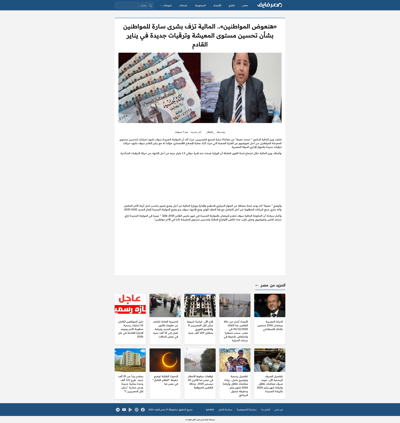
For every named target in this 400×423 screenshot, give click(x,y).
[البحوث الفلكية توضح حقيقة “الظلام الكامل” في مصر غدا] (165, 373)
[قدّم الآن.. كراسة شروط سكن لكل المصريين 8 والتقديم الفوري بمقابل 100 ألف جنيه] (199, 319)
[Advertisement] (200, 179)
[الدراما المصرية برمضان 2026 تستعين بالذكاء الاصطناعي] (269, 319)
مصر (264, 285)
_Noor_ (210, 132)
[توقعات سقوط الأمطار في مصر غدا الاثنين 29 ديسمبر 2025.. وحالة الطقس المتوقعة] (199, 373)
